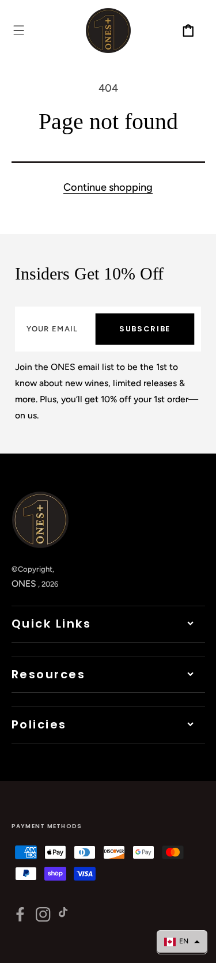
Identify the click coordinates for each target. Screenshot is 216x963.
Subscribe (144, 328)
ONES (24, 583)
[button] (18, 30)
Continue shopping (108, 187)
